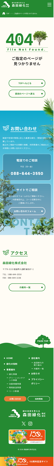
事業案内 (10, 369)
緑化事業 (13, 374)
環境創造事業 (15, 387)
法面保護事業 (15, 383)
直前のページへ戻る (25, 93)
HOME (9, 358)
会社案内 (35, 358)
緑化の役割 (11, 363)
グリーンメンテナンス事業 (17, 378)
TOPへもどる (25, 83)
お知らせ (35, 373)
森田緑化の (39, 363)
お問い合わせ (15, 399)
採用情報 (39, 399)
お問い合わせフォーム (25, 211)
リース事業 (14, 391)
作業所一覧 (25, 287)
